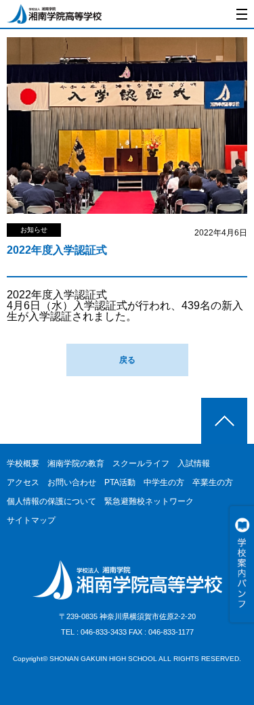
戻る (127, 360)
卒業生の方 (212, 482)
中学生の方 (164, 482)
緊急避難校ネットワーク (149, 501)
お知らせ (33, 229)
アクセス (23, 482)
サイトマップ (31, 520)
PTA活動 (119, 482)
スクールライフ (140, 463)
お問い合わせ (71, 482)
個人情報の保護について (51, 501)
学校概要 (23, 463)
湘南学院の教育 (75, 463)
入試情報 (193, 463)
